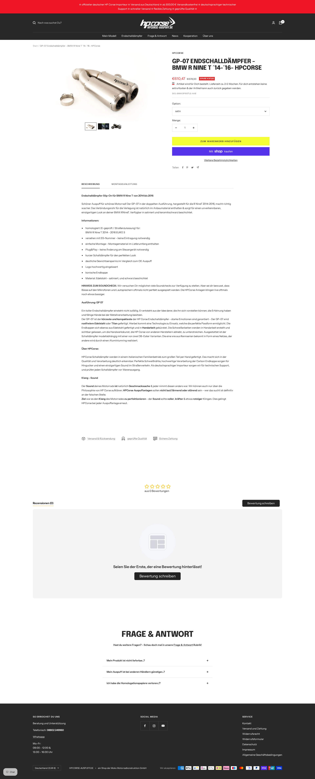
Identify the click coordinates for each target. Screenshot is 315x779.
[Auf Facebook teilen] (182, 167)
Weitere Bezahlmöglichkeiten (221, 160)
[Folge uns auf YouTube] (163, 725)
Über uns (208, 35)
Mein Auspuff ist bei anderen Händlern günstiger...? (136, 671)
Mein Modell (109, 35)
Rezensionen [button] (43, 503)
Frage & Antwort (157, 35)
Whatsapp (39, 736)
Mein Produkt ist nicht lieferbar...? (126, 660)
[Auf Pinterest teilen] (187, 167)
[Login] (273, 22)
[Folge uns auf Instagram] (153, 725)
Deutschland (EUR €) (45, 768)
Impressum (248, 749)
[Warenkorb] (280, 22)
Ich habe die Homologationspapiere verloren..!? (134, 683)
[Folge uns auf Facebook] (144, 725)
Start (35, 45)
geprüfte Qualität (137, 438)
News (175, 35)
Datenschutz (249, 744)
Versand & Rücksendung (101, 438)
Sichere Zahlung (168, 438)
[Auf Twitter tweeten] (192, 167)
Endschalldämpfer (132, 35)
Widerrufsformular (253, 739)
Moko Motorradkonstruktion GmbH (128, 768)
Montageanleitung (124, 184)
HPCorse (178, 53)
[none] (90, 126)
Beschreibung (91, 184)
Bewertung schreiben (261, 503)
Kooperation (190, 35)
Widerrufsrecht (251, 733)
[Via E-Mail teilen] (198, 167)
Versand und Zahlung (254, 728)
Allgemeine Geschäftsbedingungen (262, 754)
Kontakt (246, 723)
